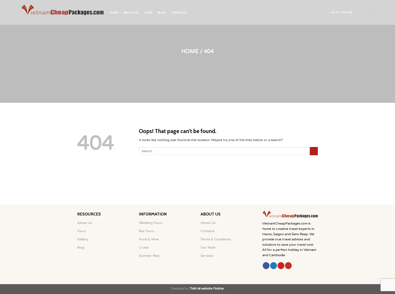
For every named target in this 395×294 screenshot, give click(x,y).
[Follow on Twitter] (273, 265)
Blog (162, 12)
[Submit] (314, 151)
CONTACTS (179, 12)
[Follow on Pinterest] (281, 265)
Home (114, 12)
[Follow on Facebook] (266, 265)
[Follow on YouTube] (288, 265)
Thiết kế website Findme (207, 288)
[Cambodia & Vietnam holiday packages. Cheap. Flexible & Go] (62, 10)
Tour (148, 12)
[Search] (359, 12)
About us (131, 12)
